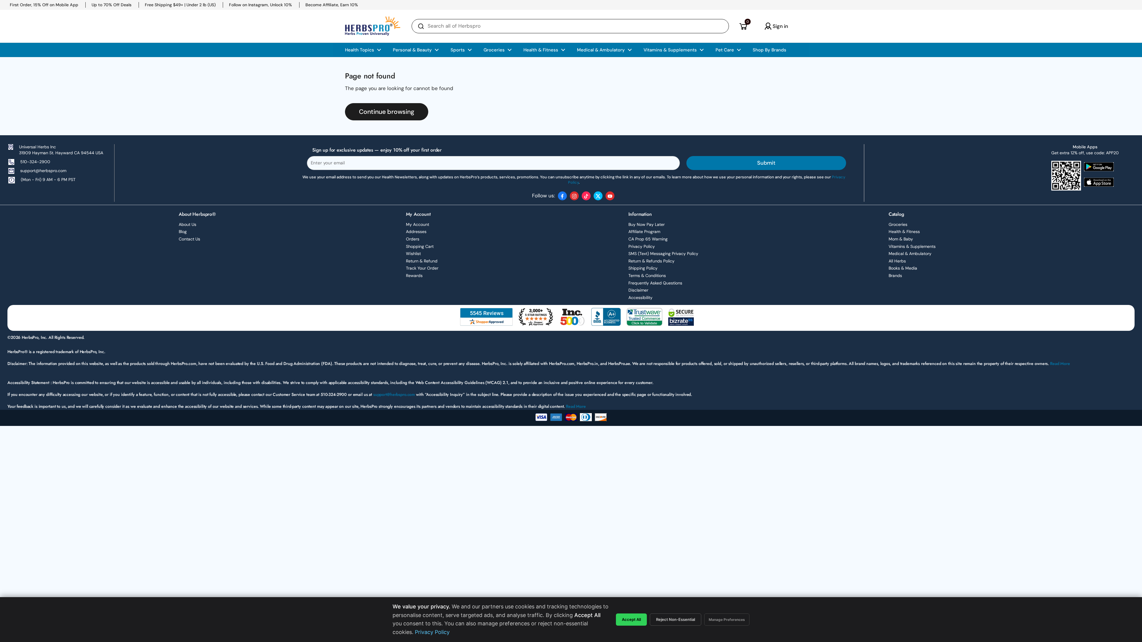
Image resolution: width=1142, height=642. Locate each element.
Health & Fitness (904, 231)
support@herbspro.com (43, 170)
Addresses (416, 231)
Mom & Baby (901, 239)
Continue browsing (386, 112)
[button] (743, 26)
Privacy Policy (641, 246)
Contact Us (189, 239)
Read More (1060, 363)
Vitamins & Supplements (912, 246)
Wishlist (413, 253)
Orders (412, 239)
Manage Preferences (727, 619)
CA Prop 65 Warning (648, 239)
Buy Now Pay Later (646, 224)
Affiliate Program (644, 231)
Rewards (414, 275)
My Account (417, 224)
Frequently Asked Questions (655, 283)
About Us (187, 224)
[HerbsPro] (372, 26)
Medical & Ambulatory (910, 253)
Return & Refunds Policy (651, 261)
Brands (895, 275)
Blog (183, 231)
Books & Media (903, 268)
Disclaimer (638, 290)
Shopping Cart (420, 246)
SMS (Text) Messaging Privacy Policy (663, 253)
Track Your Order (422, 268)
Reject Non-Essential (675, 619)
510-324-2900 (35, 161)
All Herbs (897, 261)
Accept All (631, 619)
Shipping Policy (643, 268)
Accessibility (640, 297)
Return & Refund (421, 261)
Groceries (898, 224)
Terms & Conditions (647, 275)
